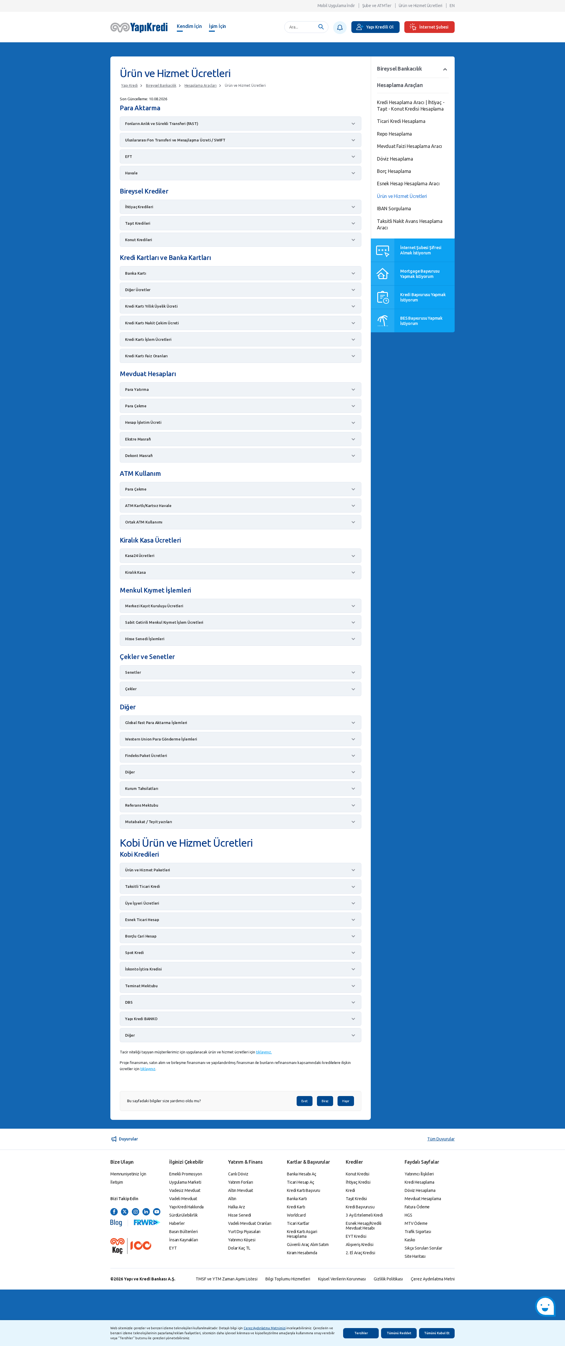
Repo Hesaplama (394, 133)
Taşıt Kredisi (356, 1198)
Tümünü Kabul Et (437, 1333)
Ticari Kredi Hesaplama (401, 121)
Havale (131, 173)
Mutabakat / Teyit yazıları (148, 822)
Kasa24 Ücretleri (139, 555)
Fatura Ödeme (417, 1207)
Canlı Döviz (238, 1174)
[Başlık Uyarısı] (340, 27)
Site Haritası (415, 1256)
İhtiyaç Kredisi (358, 1182)
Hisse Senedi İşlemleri (144, 639)
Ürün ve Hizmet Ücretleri (421, 5)
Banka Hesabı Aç (301, 1174)
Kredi (350, 1190)
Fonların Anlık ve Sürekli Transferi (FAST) (161, 123)
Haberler (177, 1223)
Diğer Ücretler (137, 290)
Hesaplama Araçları (201, 85)
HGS (408, 1215)
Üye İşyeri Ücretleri (142, 903)
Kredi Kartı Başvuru (303, 1190)
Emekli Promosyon (185, 1174)
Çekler (131, 689)
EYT (173, 1248)
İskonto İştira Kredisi (143, 969)
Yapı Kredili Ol (379, 27)
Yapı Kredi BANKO (141, 1019)
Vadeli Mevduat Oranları (249, 1223)
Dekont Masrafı (139, 455)
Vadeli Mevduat (183, 1198)
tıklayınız (147, 1069)
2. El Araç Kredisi (360, 1252)
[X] (124, 1212)
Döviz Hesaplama (395, 158)
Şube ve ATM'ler (376, 5)
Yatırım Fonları (240, 1182)
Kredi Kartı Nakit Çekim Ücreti (152, 323)
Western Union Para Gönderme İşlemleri (161, 739)
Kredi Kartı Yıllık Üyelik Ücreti (151, 306)
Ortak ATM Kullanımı (143, 522)
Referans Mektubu (141, 805)
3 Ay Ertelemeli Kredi (364, 1215)
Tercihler (361, 1333)
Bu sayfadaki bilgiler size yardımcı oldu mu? (164, 1101)
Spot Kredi (134, 952)
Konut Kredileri (138, 240)
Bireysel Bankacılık (161, 85)
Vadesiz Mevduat (184, 1190)
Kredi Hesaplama (419, 1182)
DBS (128, 1002)
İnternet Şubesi (433, 27)
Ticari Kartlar (298, 1223)
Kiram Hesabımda (302, 1252)
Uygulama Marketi (185, 1182)
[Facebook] (114, 1212)
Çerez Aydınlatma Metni (433, 1279)
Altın (232, 1198)
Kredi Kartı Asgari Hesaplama (302, 1234)
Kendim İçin (189, 26)
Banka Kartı (135, 273)
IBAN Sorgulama (394, 208)
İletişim (116, 1182)
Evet (304, 1101)
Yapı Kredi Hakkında (186, 1207)
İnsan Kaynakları (183, 1239)
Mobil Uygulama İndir (336, 5)
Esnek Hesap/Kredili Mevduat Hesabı (363, 1225)
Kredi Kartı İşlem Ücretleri (148, 339)
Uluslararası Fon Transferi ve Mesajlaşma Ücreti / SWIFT (175, 140)
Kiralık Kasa (135, 572)
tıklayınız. (264, 1052)
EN (452, 5)
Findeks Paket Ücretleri (146, 755)
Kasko (410, 1239)
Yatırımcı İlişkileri (419, 1174)
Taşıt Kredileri (137, 223)
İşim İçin (217, 26)
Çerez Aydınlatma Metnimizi (264, 1328)
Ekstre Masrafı (138, 439)
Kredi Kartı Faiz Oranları (146, 356)
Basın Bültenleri (183, 1231)
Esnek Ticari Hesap (142, 920)
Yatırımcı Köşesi (241, 1239)
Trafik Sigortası (418, 1231)
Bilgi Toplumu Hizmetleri (287, 1279)
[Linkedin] (146, 1212)
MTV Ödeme (416, 1223)
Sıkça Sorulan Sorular (423, 1248)
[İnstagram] (135, 1212)
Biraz (325, 1101)
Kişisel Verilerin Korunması (342, 1279)
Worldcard (296, 1215)
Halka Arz (236, 1207)
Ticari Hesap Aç (300, 1182)
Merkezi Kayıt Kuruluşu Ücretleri (154, 606)
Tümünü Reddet (399, 1333)
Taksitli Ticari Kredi (142, 886)
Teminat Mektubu (141, 986)
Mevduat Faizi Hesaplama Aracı (409, 146)
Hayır (345, 1101)
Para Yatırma (137, 389)
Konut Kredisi (357, 1174)
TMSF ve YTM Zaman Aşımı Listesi (226, 1279)
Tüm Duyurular (441, 1139)
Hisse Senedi (239, 1215)
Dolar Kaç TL (239, 1248)
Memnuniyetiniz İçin (128, 1174)
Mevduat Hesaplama (423, 1198)
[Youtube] (156, 1212)
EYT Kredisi (356, 1236)
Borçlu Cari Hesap (141, 936)
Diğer (130, 772)
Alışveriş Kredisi (359, 1244)
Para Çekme (136, 406)
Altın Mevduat (240, 1190)
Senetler (133, 672)
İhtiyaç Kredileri (139, 207)
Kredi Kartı (296, 1207)
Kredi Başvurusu (360, 1207)
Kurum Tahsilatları (141, 788)
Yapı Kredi (129, 85)
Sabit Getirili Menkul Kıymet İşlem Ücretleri (164, 622)
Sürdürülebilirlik (183, 1215)
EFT (128, 156)
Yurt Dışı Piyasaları (244, 1231)
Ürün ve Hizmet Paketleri (147, 870)
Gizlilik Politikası (388, 1279)
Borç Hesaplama (394, 171)
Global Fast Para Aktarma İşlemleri (156, 722)
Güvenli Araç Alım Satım (308, 1244)
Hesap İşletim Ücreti (143, 422)
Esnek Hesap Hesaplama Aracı (408, 183)
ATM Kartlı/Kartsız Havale (148, 505)
